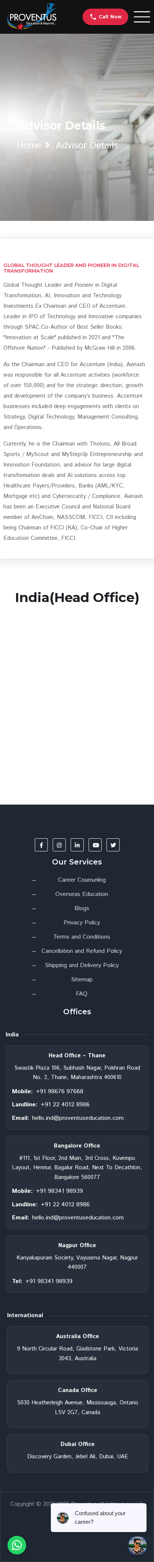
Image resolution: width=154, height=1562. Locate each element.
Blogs (81, 908)
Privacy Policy (82, 922)
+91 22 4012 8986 (65, 1104)
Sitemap (82, 979)
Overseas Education (81, 894)
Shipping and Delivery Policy (82, 965)
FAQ (81, 994)
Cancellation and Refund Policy (81, 951)
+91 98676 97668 (59, 1091)
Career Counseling (82, 880)
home (29, 145)
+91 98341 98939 (59, 1191)
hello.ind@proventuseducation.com (78, 1118)
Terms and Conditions (81, 937)
